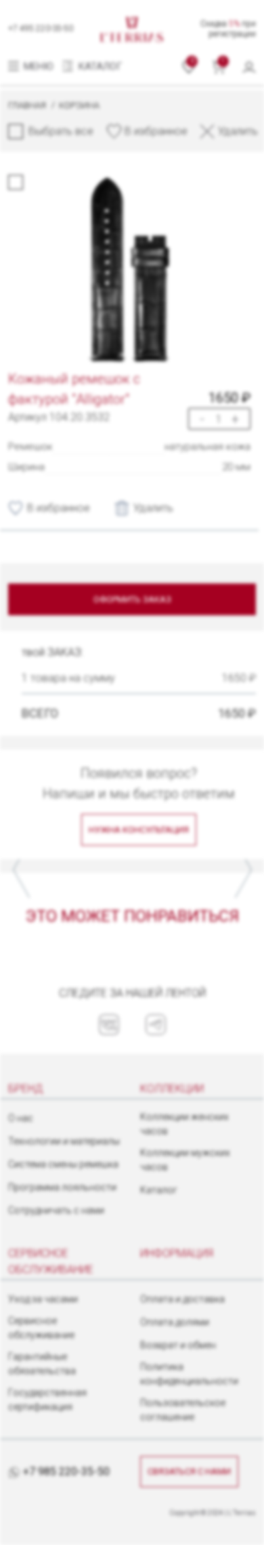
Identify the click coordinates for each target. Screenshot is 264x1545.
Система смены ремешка (63, 1164)
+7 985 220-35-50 (65, 1471)
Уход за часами (43, 1299)
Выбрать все (60, 131)
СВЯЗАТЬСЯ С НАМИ (189, 1471)
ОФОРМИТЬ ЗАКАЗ (132, 599)
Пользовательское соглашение (182, 1409)
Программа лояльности (62, 1187)
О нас (20, 1118)
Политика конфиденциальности (189, 1373)
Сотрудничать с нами (56, 1210)
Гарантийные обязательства (42, 1363)
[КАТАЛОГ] (69, 66)
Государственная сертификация (47, 1399)
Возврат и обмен (178, 1345)
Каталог (158, 1189)
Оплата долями (174, 1322)
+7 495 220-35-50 (40, 28)
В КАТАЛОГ (163, 865)
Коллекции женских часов (184, 1123)
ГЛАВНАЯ (27, 105)
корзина (79, 105)
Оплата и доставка (182, 1299)
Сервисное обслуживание (41, 1327)
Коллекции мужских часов (185, 1159)
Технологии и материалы (64, 1141)
